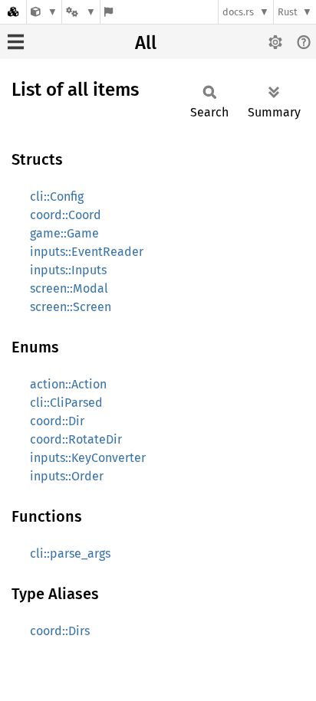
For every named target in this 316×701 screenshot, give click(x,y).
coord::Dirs (60, 631)
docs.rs (238, 12)
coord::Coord (65, 215)
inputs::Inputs (68, 270)
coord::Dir (57, 421)
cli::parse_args (70, 553)
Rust (288, 12)
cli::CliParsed (66, 402)
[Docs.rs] (13, 12)
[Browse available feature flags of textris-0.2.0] (108, 12)
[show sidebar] (15, 42)
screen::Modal (69, 288)
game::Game (64, 233)
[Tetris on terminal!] (44, 12)
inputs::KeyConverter (88, 457)
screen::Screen (70, 307)
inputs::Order (67, 476)
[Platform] (80, 12)
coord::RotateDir (76, 439)
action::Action (68, 384)
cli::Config (57, 196)
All (145, 43)
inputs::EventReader (86, 251)
